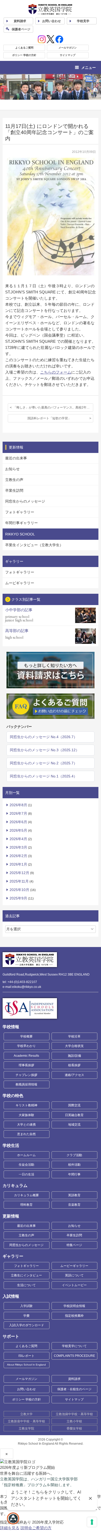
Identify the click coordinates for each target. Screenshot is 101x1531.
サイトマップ (67, 55)
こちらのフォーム (55, 372)
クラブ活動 (74, 1155)
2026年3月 (18, 847)
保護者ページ (21, 29)
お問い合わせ (51, 21)
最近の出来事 (16, 458)
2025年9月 (18, 898)
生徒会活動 (26, 1164)
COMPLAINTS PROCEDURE (74, 1356)
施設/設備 (74, 1055)
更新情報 (11, 1216)
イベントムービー (74, 1285)
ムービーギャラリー (74, 1266)
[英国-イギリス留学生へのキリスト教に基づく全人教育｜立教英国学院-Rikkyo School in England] (50, 9)
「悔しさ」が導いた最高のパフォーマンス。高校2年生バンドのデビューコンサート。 (53, 407)
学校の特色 (13, 1095)
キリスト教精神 (26, 1105)
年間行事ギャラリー (21, 523)
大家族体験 (26, 1115)
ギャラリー (13, 1256)
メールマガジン (68, 47)
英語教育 (74, 1195)
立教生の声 (14, 480)
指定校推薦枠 (74, 1315)
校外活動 (74, 1164)
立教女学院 (26, 1428)
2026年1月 (18, 864)
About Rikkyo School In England (26, 1364)
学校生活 (11, 1145)
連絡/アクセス (74, 1075)
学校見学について (74, 1346)
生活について (26, 1285)
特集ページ (74, 1245)
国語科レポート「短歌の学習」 (49, 418)
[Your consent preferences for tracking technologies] (92, 1522)
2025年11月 (19, 881)
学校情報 (11, 1027)
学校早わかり (26, 1046)
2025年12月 (19, 873)
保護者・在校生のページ (74, 1389)
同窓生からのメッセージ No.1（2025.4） (43, 776)
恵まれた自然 (26, 1134)
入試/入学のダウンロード (26, 1325)
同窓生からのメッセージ (25, 501)
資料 (20, 21)
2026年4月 (18, 839)
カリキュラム (15, 1185)
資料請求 (74, 1379)
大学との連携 (26, 1124)
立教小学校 (74, 1421)
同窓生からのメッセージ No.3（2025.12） (44, 750)
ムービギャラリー (19, 583)
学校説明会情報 (74, 1306)
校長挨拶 (74, 1065)
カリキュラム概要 (26, 1195)
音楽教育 (74, 1205)
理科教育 (26, 1205)
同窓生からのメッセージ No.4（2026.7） (43, 737)
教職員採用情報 (26, 1084)
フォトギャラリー (19, 512)
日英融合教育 (74, 1115)
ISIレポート (26, 1356)
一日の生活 (26, 1174)
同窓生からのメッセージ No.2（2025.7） (43, 763)
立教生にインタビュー (26, 1275)
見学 (83, 21)
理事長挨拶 (26, 1065)
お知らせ (12, 469)
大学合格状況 (74, 1046)
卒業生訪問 (14, 490)
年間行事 (74, 1174)
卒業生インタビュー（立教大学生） (34, 545)
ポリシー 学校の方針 (24, 55)
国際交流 (74, 1105)
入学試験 (26, 1306)
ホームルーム (26, 1155)
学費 (26, 1315)
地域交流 (74, 1124)
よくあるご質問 (24, 47)
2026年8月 (18, 805)
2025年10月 (19, 890)
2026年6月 (18, 822)
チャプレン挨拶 (26, 1075)
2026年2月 (18, 856)
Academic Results (26, 1055)
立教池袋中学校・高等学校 (74, 1414)
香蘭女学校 (74, 1428)
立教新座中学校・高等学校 (26, 1421)
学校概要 (26, 1036)
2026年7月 (18, 813)
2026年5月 (18, 830)
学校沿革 (74, 1036)
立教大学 (26, 1414)
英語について (74, 1275)
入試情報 (11, 1296)
